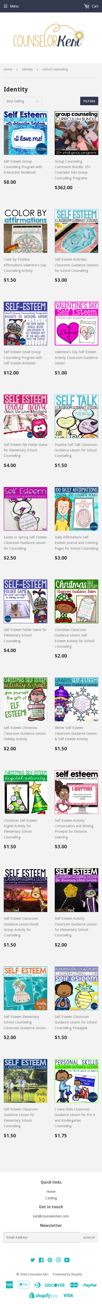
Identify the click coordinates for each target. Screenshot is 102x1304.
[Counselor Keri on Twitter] (32, 1261)
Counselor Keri (38, 1274)
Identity (27, 69)
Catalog (51, 1198)
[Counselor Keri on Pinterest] (49, 1261)
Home (8, 69)
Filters (89, 101)
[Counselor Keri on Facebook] (41, 1261)
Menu (14, 6)
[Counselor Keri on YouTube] (67, 1261)
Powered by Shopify (67, 1274)
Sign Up (89, 1237)
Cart (94, 6)
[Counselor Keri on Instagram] (58, 1261)
